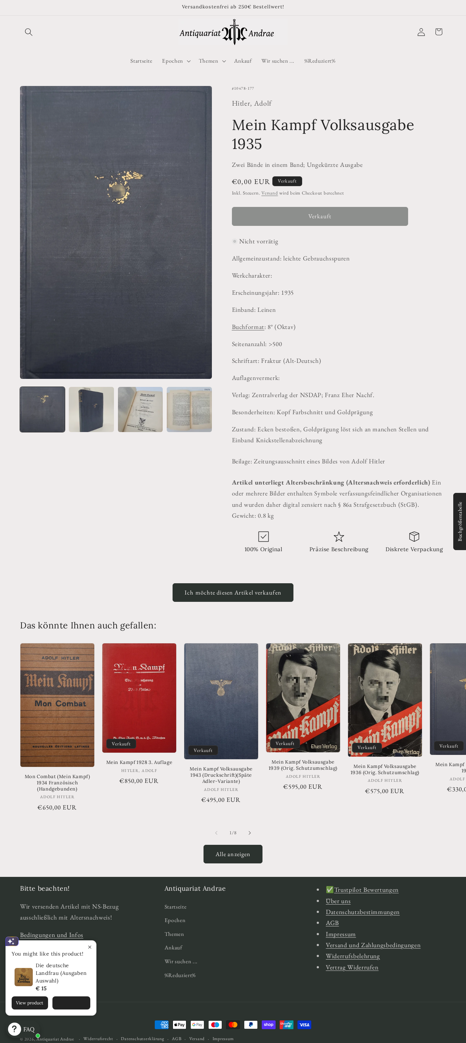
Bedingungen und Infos (51, 934)
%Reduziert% (180, 975)
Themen (174, 933)
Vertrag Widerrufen (352, 966)
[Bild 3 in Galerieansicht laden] (140, 409)
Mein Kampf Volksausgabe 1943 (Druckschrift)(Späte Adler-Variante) (221, 775)
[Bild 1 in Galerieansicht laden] (42, 409)
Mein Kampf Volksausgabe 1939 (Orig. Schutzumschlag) (303, 766)
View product (29, 1002)
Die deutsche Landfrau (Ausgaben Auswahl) (61, 973)
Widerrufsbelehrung (353, 956)
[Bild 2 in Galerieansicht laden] (91, 409)
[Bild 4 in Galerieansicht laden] (189, 409)
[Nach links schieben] (216, 833)
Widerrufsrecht (98, 1039)
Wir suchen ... (181, 961)
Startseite (176, 906)
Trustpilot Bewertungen (366, 889)
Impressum (341, 933)
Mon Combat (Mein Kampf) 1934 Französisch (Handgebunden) (57, 783)
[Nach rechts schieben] (250, 833)
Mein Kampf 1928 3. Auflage (139, 763)
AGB (332, 922)
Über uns (338, 900)
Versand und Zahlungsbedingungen (373, 945)
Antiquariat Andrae (55, 1039)
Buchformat (248, 326)
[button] (28, 31)
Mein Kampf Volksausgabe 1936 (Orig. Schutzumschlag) (385, 770)
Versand (269, 193)
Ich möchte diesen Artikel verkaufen (233, 592)
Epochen (175, 920)
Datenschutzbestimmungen (363, 911)
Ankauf (173, 947)
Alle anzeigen (233, 854)
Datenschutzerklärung (142, 1039)
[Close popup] (90, 947)
